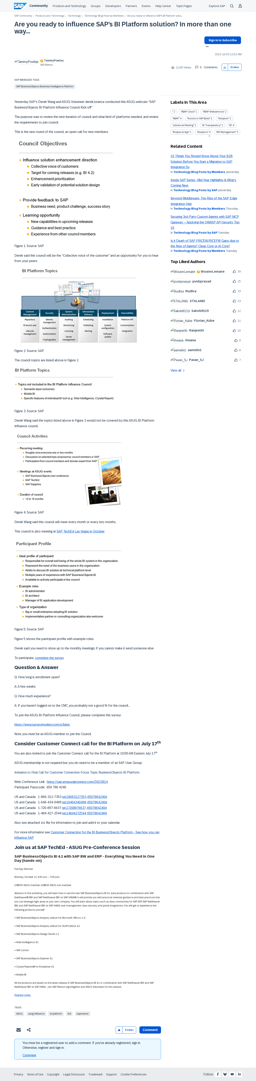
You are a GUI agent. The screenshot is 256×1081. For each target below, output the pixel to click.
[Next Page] (209, 136)
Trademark (95, 1074)
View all (176, 370)
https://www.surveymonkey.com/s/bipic (42, 724)
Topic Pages (184, 6)
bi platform (56, 1013)
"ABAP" (175, 118)
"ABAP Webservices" (213, 111)
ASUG (19, 1013)
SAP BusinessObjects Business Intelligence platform (44, 86)
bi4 (69, 1013)
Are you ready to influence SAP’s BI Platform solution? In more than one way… (122, 28)
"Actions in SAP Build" (198, 118)
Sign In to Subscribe (223, 40)
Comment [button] (150, 1030)
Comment (29, 1055)
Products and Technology (69, 6)
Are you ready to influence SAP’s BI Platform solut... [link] (154, 16)
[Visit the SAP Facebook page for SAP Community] (217, 1074)
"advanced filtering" (183, 125)
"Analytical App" (180, 132)
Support (111, 1074)
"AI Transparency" (211, 125)
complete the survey (49, 658)
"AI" (230, 125)
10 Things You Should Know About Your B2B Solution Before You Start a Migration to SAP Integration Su (202, 161)
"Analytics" (202, 132)
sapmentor (83, 1013)
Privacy (18, 1074)
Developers (113, 6)
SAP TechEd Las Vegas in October (81, 531)
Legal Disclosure (74, 1074)
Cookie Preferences (134, 1074)
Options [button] (206, 47)
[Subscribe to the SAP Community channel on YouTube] (232, 1074)
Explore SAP (217, 6)
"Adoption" (223, 118)
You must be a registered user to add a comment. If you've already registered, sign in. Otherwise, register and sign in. (82, 1045)
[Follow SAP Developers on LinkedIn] (239, 1074)
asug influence (36, 1013)
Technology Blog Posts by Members (104, 16)
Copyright (53, 1074)
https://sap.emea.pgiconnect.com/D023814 (77, 782)
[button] (225, 67)
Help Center (163, 6)
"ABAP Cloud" (188, 111)
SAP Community (23, 16)
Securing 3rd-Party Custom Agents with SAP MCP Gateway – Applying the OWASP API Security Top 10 (205, 222)
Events (146, 6)
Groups (96, 6)
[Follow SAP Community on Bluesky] (225, 1074)
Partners (131, 6)
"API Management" (226, 132)
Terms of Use (35, 1074)
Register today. (22, 995)
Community (38, 5)
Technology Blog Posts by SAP (195, 190)
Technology (74, 16)
